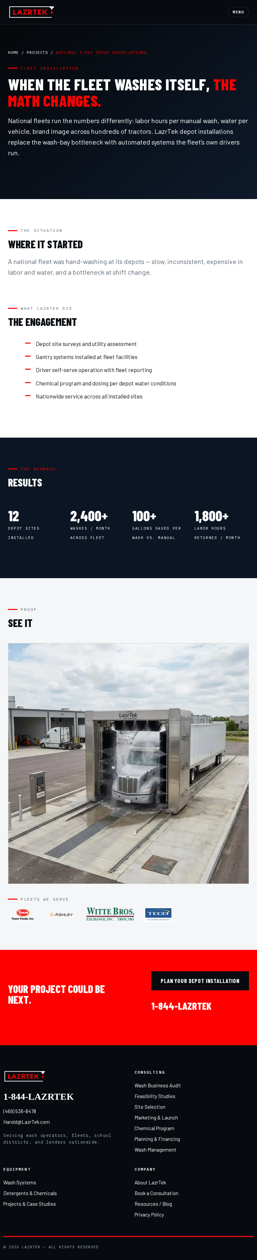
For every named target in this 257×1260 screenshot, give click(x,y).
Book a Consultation (156, 1193)
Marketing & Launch (156, 1117)
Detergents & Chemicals (30, 1193)
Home (13, 52)
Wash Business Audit (158, 1085)
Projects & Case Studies (29, 1204)
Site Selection (150, 1107)
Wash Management (155, 1150)
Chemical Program (154, 1128)
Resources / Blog (153, 1204)
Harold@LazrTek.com (26, 1122)
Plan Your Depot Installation (200, 980)
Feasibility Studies (155, 1096)
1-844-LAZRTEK (181, 1006)
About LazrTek (150, 1182)
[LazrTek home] (31, 12)
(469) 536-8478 (19, 1111)
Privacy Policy (149, 1214)
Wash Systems (19, 1182)
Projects (37, 52)
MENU (238, 11)
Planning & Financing (157, 1139)
